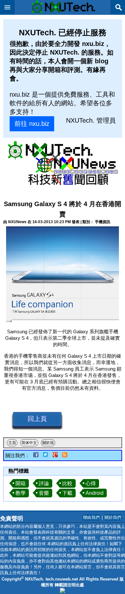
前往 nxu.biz (31, 123)
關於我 (48, 443)
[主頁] (62, 12)
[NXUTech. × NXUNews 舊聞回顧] (62, 164)
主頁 (12, 443)
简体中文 (29, 443)
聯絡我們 (91, 517)
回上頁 (37, 418)
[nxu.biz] (62, 591)
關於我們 (112, 517)
